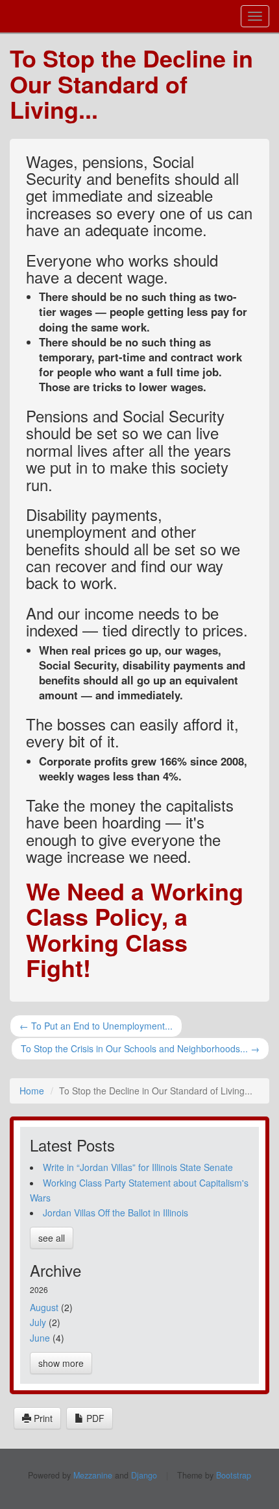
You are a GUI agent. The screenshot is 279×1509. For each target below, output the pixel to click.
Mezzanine (92, 1475)
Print (42, 1418)
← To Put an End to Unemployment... (96, 1025)
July (38, 1322)
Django (144, 1475)
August (44, 1307)
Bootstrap (233, 1475)
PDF (94, 1418)
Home (31, 1090)
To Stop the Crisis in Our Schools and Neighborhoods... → (140, 1048)
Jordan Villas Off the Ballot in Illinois (115, 1212)
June (40, 1337)
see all (51, 1237)
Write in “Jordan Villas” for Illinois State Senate (138, 1167)
